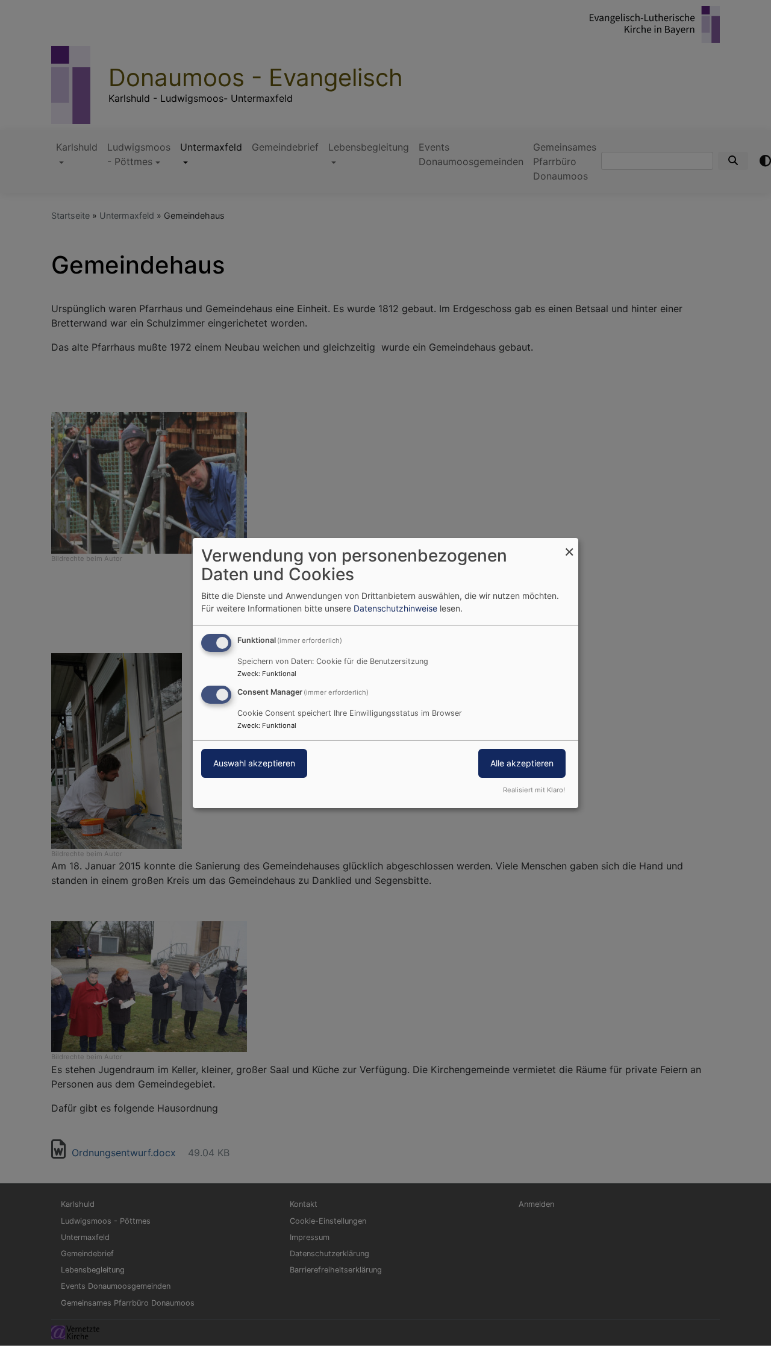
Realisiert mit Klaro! (534, 790)
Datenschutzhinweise (395, 608)
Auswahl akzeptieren (254, 763)
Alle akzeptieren (522, 763)
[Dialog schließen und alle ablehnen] (569, 545)
